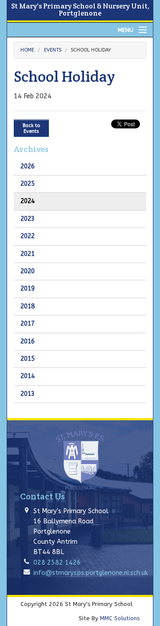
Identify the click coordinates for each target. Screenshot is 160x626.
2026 (27, 166)
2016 (27, 341)
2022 (27, 236)
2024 (27, 201)
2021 (27, 254)
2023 (27, 219)
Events (52, 50)
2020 (27, 271)
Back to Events (31, 128)
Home (27, 50)
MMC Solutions (120, 618)
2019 (27, 288)
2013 (27, 394)
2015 (27, 359)
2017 (27, 323)
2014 (27, 376)
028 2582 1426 (57, 562)
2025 (27, 183)
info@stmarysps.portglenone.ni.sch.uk (90, 573)
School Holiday (91, 50)
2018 (27, 306)
